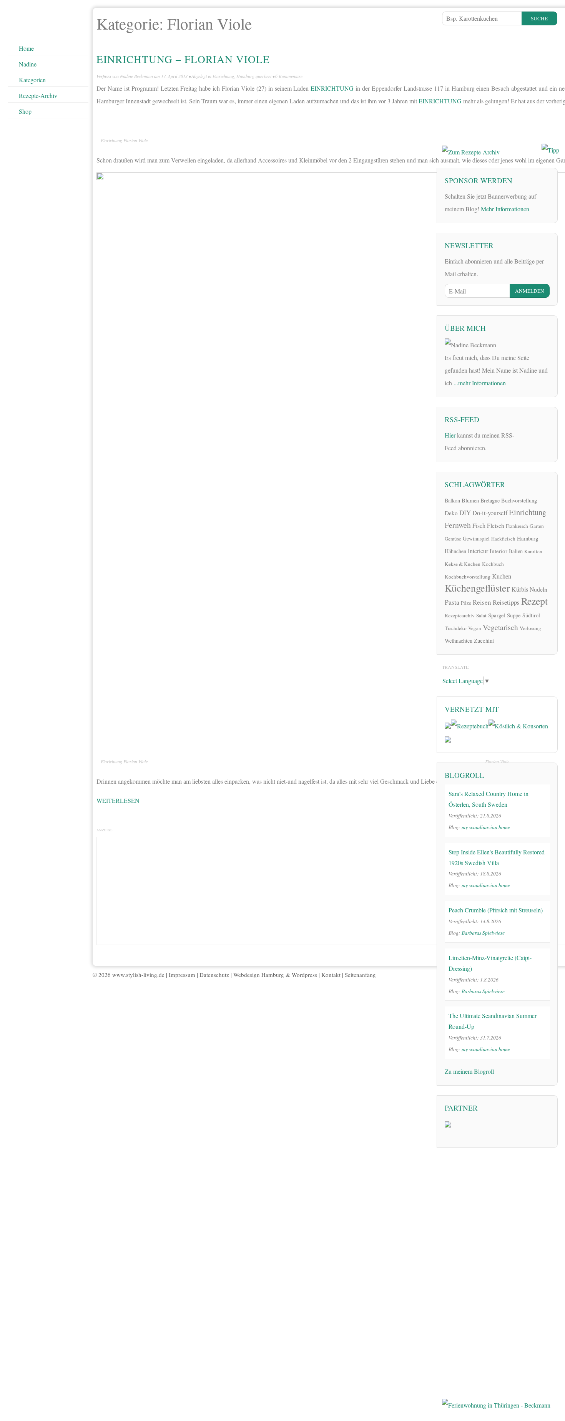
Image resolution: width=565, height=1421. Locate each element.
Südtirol (531, 615)
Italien (516, 551)
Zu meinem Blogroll (469, 1071)
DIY (465, 512)
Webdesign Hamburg (258, 974)
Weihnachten (458, 640)
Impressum (182, 974)
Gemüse (453, 538)
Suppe (514, 615)
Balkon (452, 500)
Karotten (533, 551)
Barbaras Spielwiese (483, 932)
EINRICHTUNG (332, 88)
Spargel (496, 615)
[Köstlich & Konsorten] (518, 725)
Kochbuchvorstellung (467, 576)
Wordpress (304, 974)
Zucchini (484, 640)
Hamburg (527, 538)
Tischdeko (456, 628)
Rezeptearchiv (460, 615)
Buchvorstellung (519, 500)
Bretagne (490, 500)
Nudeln (538, 589)
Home (26, 48)
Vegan (474, 628)
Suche (539, 18)
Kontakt (331, 974)
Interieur (478, 551)
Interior (498, 551)
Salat (481, 615)
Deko (451, 513)
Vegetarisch (500, 627)
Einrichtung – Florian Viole (183, 59)
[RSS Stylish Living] (525, 438)
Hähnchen (455, 551)
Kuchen (501, 576)
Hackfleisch (503, 538)
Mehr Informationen (505, 209)
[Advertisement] (499, 83)
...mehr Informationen (480, 383)
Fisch (478, 525)
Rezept (534, 600)
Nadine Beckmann (136, 76)
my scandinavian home (486, 827)
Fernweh (458, 525)
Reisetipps (506, 602)
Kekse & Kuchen (462, 563)
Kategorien (32, 80)
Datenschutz (214, 974)
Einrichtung (223, 76)
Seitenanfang (360, 974)
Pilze (466, 602)
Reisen (482, 602)
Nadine (28, 64)
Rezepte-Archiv (38, 95)
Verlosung (530, 628)
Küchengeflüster (477, 587)
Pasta (452, 602)
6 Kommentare (288, 76)
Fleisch (495, 525)
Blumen (470, 500)
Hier (450, 435)
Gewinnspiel (476, 538)
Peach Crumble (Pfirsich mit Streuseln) (496, 910)
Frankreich (517, 525)
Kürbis (520, 589)
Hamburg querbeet (253, 76)
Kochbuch (493, 563)
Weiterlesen (118, 800)
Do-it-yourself (489, 513)
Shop (25, 111)
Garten (537, 525)
